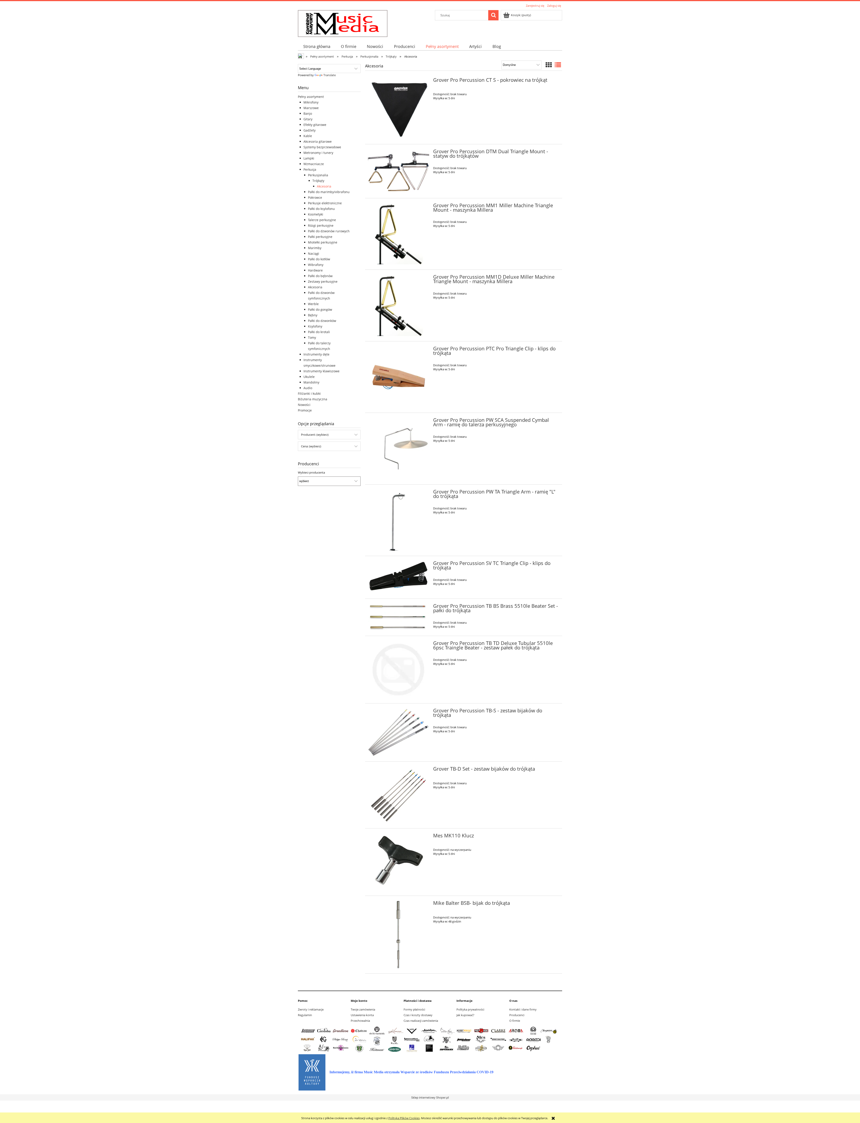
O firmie (514, 1021)
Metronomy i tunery (318, 153)
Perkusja (309, 169)
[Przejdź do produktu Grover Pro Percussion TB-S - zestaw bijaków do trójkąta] (398, 732)
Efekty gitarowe (314, 125)
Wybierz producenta (311, 472)
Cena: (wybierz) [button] (311, 446)
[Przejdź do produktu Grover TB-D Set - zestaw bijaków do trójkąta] (398, 795)
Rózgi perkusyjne (320, 225)
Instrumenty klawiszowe (321, 371)
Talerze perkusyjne (322, 220)
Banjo (307, 113)
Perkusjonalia (318, 175)
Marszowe (311, 108)
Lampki (308, 158)
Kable (307, 136)
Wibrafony (315, 265)
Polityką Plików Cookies (404, 1118)
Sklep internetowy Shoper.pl (430, 1097)
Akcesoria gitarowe (317, 141)
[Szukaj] (493, 15)
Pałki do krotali (319, 332)
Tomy (312, 337)
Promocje (305, 410)
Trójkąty (318, 181)
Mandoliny (311, 382)
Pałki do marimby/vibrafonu (329, 192)
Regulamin (305, 1015)
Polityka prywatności (470, 1009)
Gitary (307, 119)
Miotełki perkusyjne (322, 242)
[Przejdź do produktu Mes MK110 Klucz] (398, 862)
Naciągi (313, 253)
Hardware (315, 270)
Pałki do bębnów (320, 276)
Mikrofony (310, 102)
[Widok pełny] (558, 64)
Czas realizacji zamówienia (421, 1021)
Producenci (516, 1015)
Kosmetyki (315, 214)
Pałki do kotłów (319, 259)
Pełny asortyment (311, 97)
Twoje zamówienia (363, 1009)
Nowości (304, 405)
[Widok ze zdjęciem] (549, 64)
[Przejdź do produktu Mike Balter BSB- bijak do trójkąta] (398, 934)
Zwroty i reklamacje (311, 1009)
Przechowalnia (360, 1021)
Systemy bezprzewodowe (322, 147)
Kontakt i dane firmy (523, 1009)
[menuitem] (316, 46)
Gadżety (309, 130)
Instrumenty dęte (316, 354)
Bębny (312, 315)
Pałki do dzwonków (322, 321)
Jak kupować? (465, 1015)
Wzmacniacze (313, 164)
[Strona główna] (342, 23)
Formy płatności (414, 1009)
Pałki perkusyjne (320, 237)
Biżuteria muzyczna (312, 399)
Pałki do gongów (320, 309)
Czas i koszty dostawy (418, 1015)
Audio (307, 388)
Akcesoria (324, 186)
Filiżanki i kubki (309, 393)
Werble (313, 304)
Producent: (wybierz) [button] (315, 435)
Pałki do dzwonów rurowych (329, 231)
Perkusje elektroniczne (325, 203)
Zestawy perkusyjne (323, 281)
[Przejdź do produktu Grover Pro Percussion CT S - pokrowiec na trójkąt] (398, 108)
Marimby (314, 248)
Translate (329, 75)
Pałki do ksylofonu (321, 209)
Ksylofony (315, 326)
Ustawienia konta (362, 1015)
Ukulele (309, 377)
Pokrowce (315, 197)
